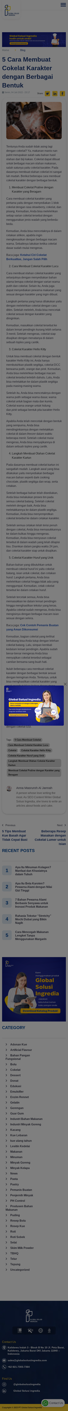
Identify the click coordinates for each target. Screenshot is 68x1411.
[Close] (65, 684)
